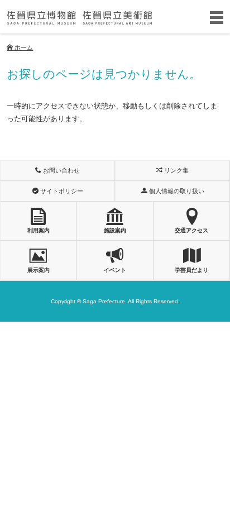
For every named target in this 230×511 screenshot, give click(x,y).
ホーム (23, 47)
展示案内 (38, 270)
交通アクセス (191, 230)
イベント (115, 270)
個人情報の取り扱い (175, 191)
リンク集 (175, 170)
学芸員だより (191, 270)
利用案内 (38, 230)
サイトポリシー (61, 191)
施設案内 (115, 230)
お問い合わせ (60, 170)
